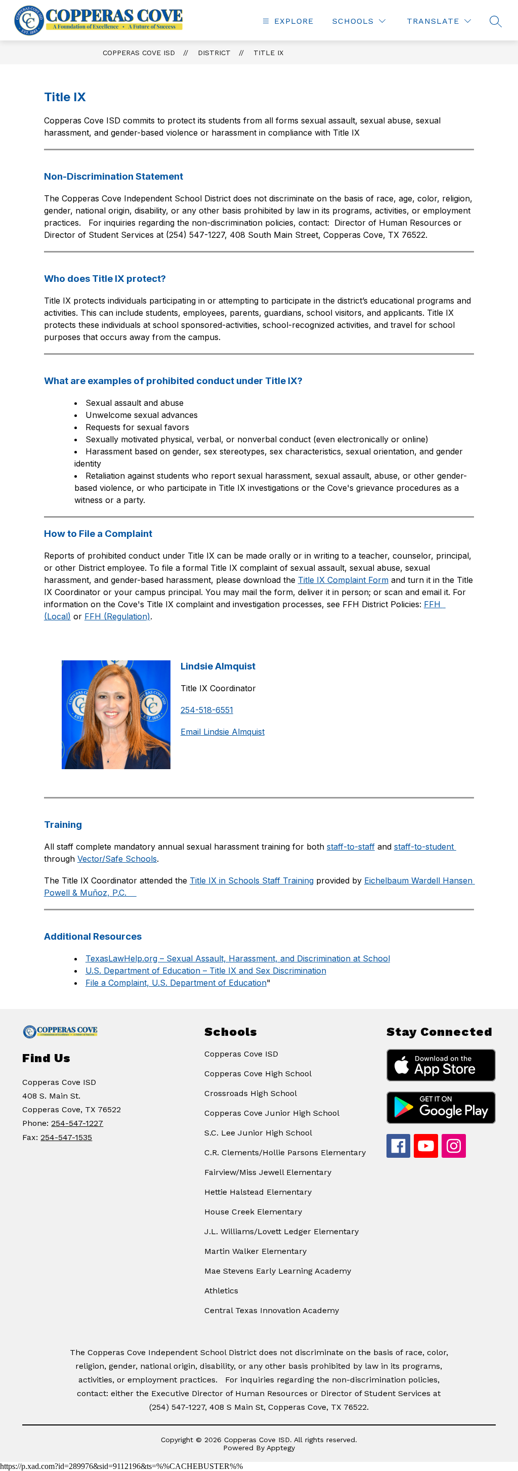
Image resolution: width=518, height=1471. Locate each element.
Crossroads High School (250, 1093)
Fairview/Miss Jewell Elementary (267, 1172)
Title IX (268, 53)
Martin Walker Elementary (255, 1251)
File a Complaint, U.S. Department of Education (176, 983)
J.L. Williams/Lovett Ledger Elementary (281, 1231)
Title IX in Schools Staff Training (252, 880)
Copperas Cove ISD (139, 53)
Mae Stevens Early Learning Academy (277, 1271)
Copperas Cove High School (258, 1073)
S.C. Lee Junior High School (258, 1133)
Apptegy (281, 1448)
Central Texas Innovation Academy (271, 1310)
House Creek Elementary (253, 1211)
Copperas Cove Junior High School (271, 1113)
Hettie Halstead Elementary (258, 1192)
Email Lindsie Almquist (223, 732)
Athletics (221, 1290)
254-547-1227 (77, 1123)
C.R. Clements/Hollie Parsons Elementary (285, 1152)
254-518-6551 (207, 710)
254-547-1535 (66, 1137)
